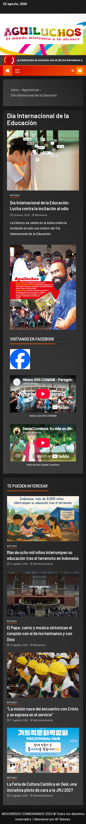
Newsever (41, 819)
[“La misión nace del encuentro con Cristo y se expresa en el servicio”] (43, 675)
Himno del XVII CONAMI (43, 415)
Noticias (15, 195)
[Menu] (17, 71)
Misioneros (41, 215)
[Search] (72, 71)
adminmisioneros (43, 564)
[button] (17, 71)
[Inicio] (7, 71)
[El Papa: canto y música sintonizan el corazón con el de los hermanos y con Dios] (43, 593)
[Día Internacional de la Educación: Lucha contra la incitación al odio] (43, 160)
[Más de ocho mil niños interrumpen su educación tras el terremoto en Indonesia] (43, 518)
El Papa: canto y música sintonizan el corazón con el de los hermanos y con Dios (39, 633)
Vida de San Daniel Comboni (43, 464)
